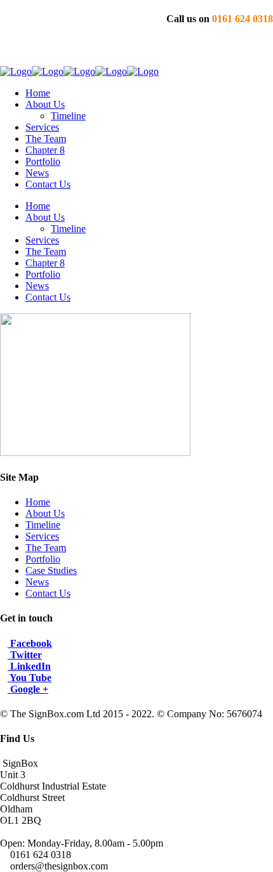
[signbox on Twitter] (228, 48)
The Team (45, 547)
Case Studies (51, 570)
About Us (45, 513)
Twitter (25, 654)
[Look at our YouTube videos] (247, 48)
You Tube (29, 677)
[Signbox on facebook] (208, 48)
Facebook (30, 643)
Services (42, 536)
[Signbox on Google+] (267, 48)
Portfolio (42, 559)
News (37, 581)
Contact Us (47, 593)
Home (37, 502)
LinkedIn (29, 666)
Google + (28, 689)
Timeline (42, 524)
